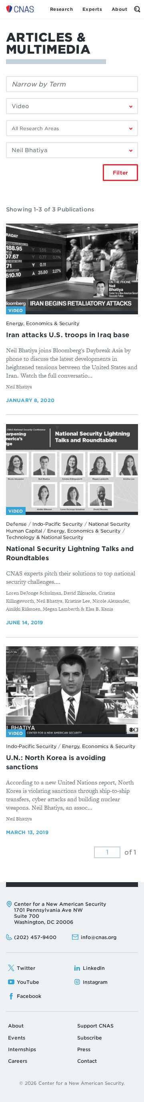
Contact (87, 1061)
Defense (16, 524)
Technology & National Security (44, 537)
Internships (22, 1049)
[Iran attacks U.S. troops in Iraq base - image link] (72, 267)
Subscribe (89, 1038)
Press (83, 1049)
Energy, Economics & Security (43, 323)
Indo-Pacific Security (57, 524)
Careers (17, 1061)
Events (16, 1038)
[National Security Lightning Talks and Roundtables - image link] (72, 468)
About (16, 1026)
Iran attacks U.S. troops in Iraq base (67, 335)
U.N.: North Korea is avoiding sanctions (56, 762)
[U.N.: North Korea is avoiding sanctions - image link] (72, 690)
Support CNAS (95, 1026)
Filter (120, 173)
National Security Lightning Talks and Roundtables (70, 553)
